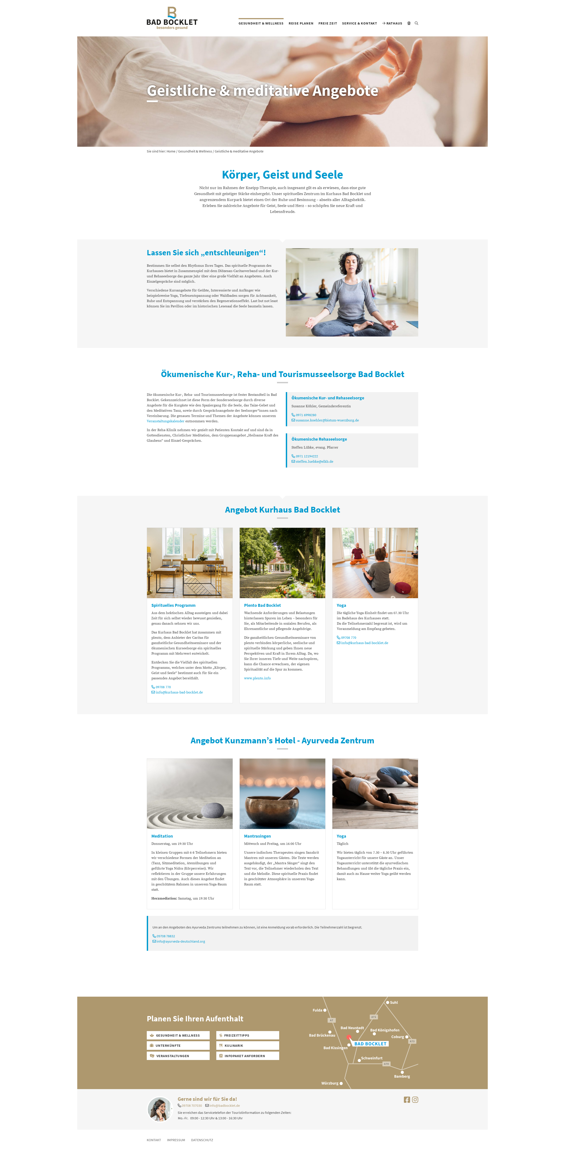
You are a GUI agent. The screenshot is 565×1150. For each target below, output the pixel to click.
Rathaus (394, 23)
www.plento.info (257, 678)
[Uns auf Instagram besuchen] (415, 1101)
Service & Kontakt (359, 23)
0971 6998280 (305, 415)
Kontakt (154, 1140)
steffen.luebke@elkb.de (314, 461)
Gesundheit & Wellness (261, 23)
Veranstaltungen (172, 1056)
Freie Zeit (327, 23)
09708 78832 (165, 936)
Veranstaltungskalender (166, 421)
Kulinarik (233, 1045)
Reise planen (301, 23)
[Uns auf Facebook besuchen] (407, 1101)
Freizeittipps (236, 1035)
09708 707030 (192, 1105)
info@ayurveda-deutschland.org (181, 941)
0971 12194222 (306, 456)
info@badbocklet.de (224, 1105)
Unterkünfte (168, 1045)
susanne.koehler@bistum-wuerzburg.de (327, 420)
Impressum (176, 1140)
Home (171, 151)
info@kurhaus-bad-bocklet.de (179, 692)
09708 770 (163, 687)
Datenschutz (202, 1140)
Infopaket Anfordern (244, 1056)
